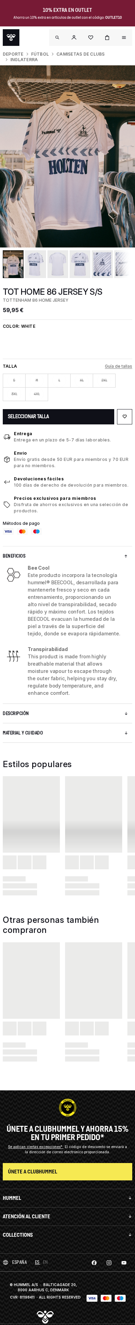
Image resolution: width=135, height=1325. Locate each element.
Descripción (16, 713)
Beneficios (14, 556)
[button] (74, 37)
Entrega (23, 433)
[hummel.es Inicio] (11, 37)
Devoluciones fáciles (39, 478)
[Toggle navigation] (57, 37)
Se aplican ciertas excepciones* (35, 1147)
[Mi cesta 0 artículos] (107, 37)
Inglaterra (24, 59)
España (19, 1262)
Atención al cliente (26, 1216)
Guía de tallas (118, 366)
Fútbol (40, 54)
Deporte (13, 54)
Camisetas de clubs (80, 54)
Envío (20, 453)
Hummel (12, 1198)
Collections (18, 1235)
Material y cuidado (23, 732)
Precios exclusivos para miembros (55, 498)
